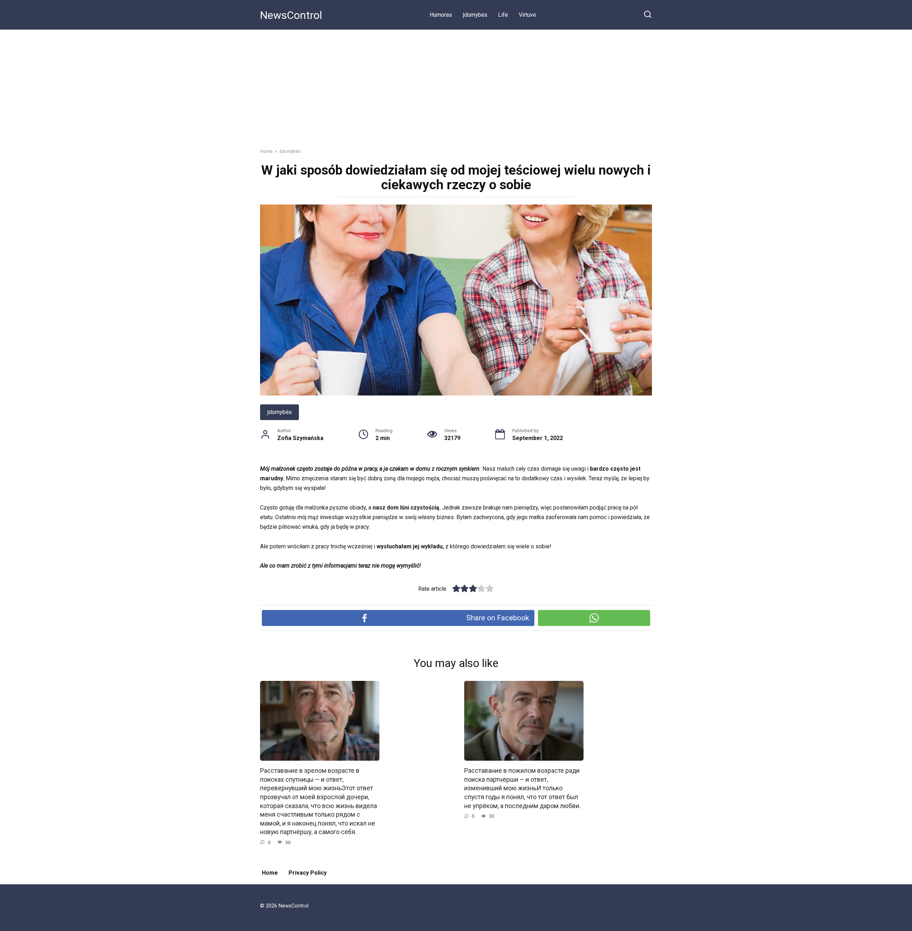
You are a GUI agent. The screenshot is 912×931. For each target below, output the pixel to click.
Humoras (441, 14)
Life (503, 14)
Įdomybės (475, 14)
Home (270, 872)
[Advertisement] (456, 83)
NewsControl (291, 15)
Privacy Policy (308, 872)
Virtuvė (527, 14)
